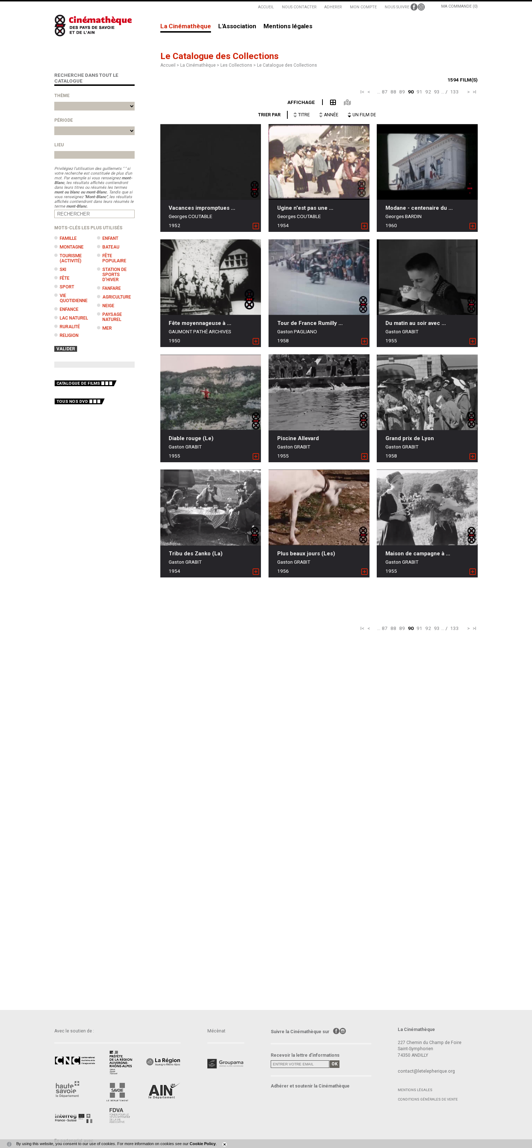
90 (411, 92)
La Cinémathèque (185, 26)
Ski (63, 269)
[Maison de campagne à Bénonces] (427, 508)
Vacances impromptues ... (202, 208)
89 (402, 92)
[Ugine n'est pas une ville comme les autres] (319, 162)
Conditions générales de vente (428, 1099)
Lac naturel (74, 318)
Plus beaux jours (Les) (306, 553)
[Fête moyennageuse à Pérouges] (210, 277)
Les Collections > (238, 65)
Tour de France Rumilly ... (310, 323)
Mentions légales (287, 26)
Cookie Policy (203, 1143)
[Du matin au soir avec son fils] (427, 277)
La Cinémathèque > (200, 65)
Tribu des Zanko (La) (196, 553)
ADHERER (333, 7)
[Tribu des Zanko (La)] (210, 507)
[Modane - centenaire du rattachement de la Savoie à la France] (427, 162)
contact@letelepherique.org (426, 1071)
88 (393, 92)
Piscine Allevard (298, 438)
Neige (108, 305)
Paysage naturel (112, 317)
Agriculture (116, 297)
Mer (107, 328)
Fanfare (111, 288)
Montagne (72, 247)
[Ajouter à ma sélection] (256, 226)
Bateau (110, 247)
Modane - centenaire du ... (419, 208)
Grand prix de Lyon (409, 438)
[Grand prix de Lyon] (427, 392)
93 (437, 92)
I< (362, 92)
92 (428, 92)
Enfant (110, 238)
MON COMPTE (363, 7)
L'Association (237, 26)
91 (419, 92)
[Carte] (343, 102)
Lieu (59, 144)
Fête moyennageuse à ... (200, 323)
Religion (69, 335)
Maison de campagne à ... (417, 553)
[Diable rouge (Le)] (210, 392)
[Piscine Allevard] (319, 392)
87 (385, 92)
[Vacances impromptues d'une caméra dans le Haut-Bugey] (210, 162)
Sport (67, 286)
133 (454, 92)
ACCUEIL (266, 7)
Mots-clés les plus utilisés (88, 227)
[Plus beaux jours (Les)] (319, 507)
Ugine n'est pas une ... (305, 208)
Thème (61, 95)
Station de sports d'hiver (114, 274)
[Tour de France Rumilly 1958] (319, 277)
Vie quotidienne (74, 298)
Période (63, 120)
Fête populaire (114, 258)
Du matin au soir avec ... (415, 323)
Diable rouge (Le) (191, 438)
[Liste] (329, 102)
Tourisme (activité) (71, 258)
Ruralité (70, 326)
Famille (68, 238)
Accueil (168, 65)
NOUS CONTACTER (299, 7)
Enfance (69, 309)
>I (474, 92)
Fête (64, 278)
